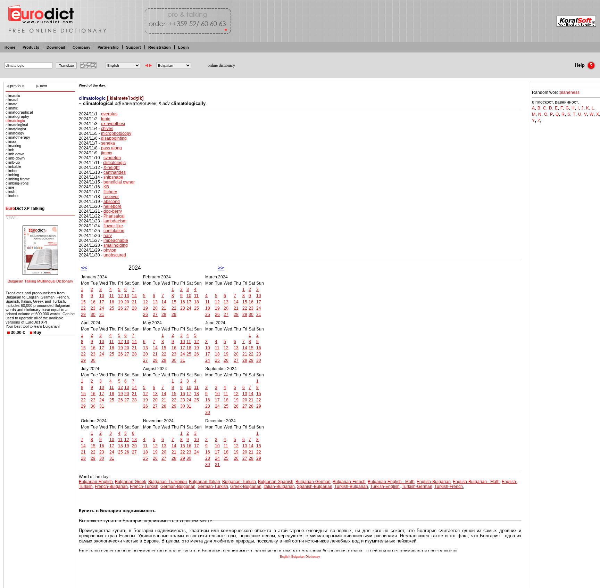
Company (81, 47)
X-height (111, 167)
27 (126, 308)
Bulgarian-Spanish (275, 481)
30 (93, 314)
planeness (570, 92)
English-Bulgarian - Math (476, 481)
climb (10, 150)
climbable (13, 166)
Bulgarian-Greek (130, 481)
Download (56, 47)
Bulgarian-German (313, 481)
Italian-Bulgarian (279, 486)
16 (93, 302)
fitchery (110, 191)
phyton (109, 250)
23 (93, 308)
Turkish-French (448, 486)
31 (101, 314)
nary (107, 235)
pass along (111, 148)
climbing (12, 175)
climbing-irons (17, 183)
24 (101, 308)
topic (105, 118)
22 (83, 308)
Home (10, 47)
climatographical (19, 112)
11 (111, 295)
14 (134, 295)
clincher (12, 196)
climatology (15, 133)
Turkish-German (417, 486)
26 (120, 308)
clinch (10, 191)
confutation (113, 230)
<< (84, 268)
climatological (17, 125)
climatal (12, 100)
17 (101, 302)
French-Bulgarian (111, 486)
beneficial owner (119, 182)
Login (183, 47)
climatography (17, 116)
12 (120, 295)
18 (111, 302)
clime (10, 187)
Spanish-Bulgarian (314, 486)
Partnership (108, 47)
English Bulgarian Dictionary (300, 556)
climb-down (15, 158)
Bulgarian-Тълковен (167, 481)
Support (133, 47)
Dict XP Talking (25, 208)
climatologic (15, 121)
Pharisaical (114, 216)
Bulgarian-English (96, 481)
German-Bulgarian (177, 486)
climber (12, 171)
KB (106, 187)
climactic (13, 95)
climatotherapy (18, 137)
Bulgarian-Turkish (239, 481)
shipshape (113, 177)
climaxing (13, 146)
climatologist (16, 129)
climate (11, 104)
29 (83, 314)
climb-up (13, 162)
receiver (111, 196)
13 (126, 295)
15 (83, 302)
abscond (111, 201)
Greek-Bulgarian (245, 486)
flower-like (113, 225)
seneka (108, 143)
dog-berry (112, 211)
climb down (15, 154)
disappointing (114, 138)
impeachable (115, 240)
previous (17, 86)
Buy (37, 332)
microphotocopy (116, 133)
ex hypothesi (113, 123)
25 (111, 308)
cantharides (114, 172)
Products (31, 47)
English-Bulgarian (434, 481)
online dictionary (221, 65)
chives (107, 128)
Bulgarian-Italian (204, 481)
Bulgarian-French (349, 481)
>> (221, 268)
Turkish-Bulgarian (351, 486)
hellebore (112, 206)
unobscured (114, 255)
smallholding (115, 245)
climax (11, 141)
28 (134, 308)
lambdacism (114, 221)
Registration (159, 47)
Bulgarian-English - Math (391, 481)
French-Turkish (144, 486)
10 (101, 295)
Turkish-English (385, 486)
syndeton (112, 157)
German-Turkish (213, 486)
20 (126, 302)
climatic (12, 108)
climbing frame (18, 179)
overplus (109, 114)
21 (134, 302)
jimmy (106, 152)
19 (120, 302)
